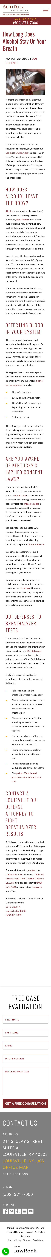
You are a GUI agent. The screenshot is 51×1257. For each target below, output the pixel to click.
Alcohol (9, 211)
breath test (20, 495)
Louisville (37, 886)
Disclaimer (38, 1240)
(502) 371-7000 (25, 23)
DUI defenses (34, 650)
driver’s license (36, 544)
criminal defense (14, 874)
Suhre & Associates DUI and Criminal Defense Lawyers (25, 878)
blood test (25, 588)
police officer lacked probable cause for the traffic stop (26, 777)
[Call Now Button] (5, 1251)
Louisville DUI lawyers (17, 152)
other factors (22, 219)
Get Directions (15, 1174)
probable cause (31, 503)
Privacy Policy (14, 1240)
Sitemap (27, 1240)
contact (32, 870)
